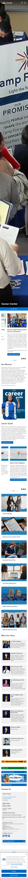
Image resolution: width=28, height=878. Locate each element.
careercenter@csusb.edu (10, 797)
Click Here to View (6, 442)
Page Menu (14, 309)
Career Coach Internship (8, 772)
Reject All (14, 871)
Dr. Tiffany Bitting (16, 641)
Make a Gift (5, 768)
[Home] (6, 3)
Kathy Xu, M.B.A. (15, 727)
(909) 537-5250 (7, 798)
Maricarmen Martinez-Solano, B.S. (17, 711)
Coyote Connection (6, 784)
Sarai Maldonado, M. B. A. (17, 680)
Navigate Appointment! (8, 354)
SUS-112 (6, 800)
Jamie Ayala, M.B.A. (16, 750)
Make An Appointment (9, 841)
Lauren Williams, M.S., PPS (17, 695)
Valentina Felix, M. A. (17, 653)
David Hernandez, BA (17, 738)
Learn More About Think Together (11, 479)
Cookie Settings (14, 867)
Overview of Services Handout (8, 385)
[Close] (26, 854)
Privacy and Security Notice (16, 864)
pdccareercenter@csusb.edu (12, 829)
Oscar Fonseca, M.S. (17, 667)
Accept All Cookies (14, 875)
